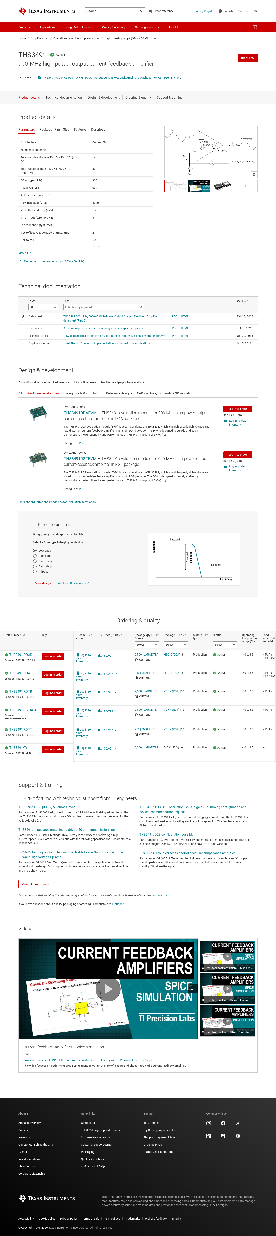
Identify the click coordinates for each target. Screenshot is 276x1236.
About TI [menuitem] (174, 27)
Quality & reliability (92, 1159)
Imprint (176, 1218)
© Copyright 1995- (33, 1227)
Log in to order (237, 408)
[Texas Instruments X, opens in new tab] (237, 1124)
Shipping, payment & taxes (160, 1137)
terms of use (159, 895)
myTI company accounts (159, 1130)
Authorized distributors (158, 1152)
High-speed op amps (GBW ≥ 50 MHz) (128, 38)
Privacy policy (68, 1218)
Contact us (88, 1122)
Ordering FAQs (153, 1144)
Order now (247, 58)
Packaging (87, 1152)
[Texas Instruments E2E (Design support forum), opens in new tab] (223, 1137)
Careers (23, 1130)
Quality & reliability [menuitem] (113, 27)
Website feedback (156, 1218)
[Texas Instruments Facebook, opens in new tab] (223, 1124)
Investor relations (29, 1159)
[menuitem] (255, 27)
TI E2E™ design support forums (100, 1130)
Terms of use (112, 1218)
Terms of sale (90, 1218)
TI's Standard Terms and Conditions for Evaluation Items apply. (57, 502)
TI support (118, 904)
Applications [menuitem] (47, 27)
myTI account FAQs (93, 1166)
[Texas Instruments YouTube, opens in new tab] (237, 1137)
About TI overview (29, 1122)
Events (22, 1152)
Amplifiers (37, 38)
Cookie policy (47, 1218)
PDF (167, 77)
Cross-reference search (95, 1137)
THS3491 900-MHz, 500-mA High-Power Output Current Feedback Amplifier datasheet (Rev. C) (102, 77)
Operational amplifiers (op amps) (74, 38)
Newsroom (25, 1137)
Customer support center (96, 1144)
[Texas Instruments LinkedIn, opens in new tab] (208, 1137)
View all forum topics (35, 884)
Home (22, 38)
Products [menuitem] (24, 27)
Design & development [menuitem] (79, 27)
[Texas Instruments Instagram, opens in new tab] (208, 1124)
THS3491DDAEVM (80, 412)
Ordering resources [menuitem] (147, 27)
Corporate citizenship (31, 1173)
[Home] (46, 11)
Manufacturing (27, 1166)
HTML (177, 77)
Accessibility (26, 1218)
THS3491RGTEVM (80, 458)
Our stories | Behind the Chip (36, 1144)
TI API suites (151, 1122)
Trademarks (132, 1218)
